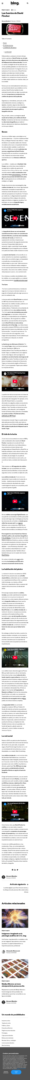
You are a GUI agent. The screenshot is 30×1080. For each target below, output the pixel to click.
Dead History (5, 555)
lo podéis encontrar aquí (20, 280)
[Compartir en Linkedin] (15, 869)
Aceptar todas (16, 1072)
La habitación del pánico (9, 47)
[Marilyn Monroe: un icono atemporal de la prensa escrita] (15, 968)
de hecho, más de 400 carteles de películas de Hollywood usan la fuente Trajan (15, 426)
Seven (5, 43)
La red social (8, 52)
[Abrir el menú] (2, 3)
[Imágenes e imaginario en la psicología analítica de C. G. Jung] (15, 918)
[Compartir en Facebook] (12, 870)
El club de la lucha (8, 45)
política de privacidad (21, 1068)
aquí (18, 559)
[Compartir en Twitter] (17, 869)
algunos (20, 523)
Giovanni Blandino (6, 21)
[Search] (27, 3)
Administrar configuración (5, 1072)
